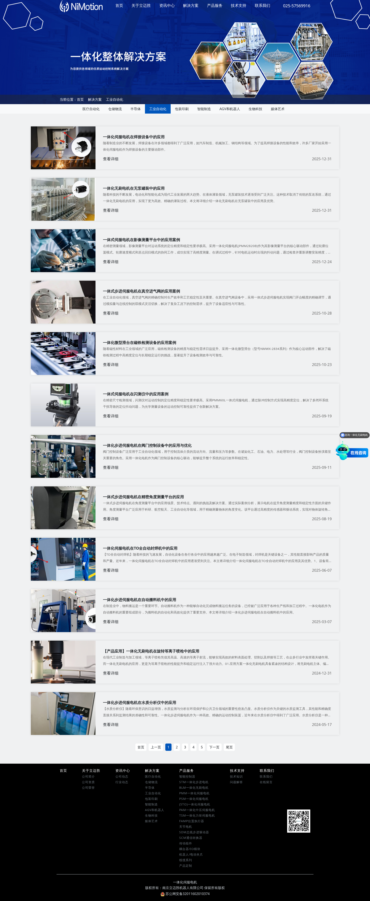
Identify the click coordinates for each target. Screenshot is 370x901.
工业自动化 (114, 99)
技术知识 (236, 776)
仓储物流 (115, 108)
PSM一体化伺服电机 (194, 799)
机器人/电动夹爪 (191, 854)
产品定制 (185, 866)
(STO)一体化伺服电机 (194, 804)
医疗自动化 (91, 108)
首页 (119, 5)
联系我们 (262, 5)
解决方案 (190, 5)
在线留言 (266, 782)
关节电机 (185, 827)
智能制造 (204, 108)
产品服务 (214, 5)
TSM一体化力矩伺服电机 (197, 815)
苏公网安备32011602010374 (188, 893)
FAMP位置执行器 (191, 821)
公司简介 (88, 776)
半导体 (135, 108)
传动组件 (185, 843)
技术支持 (238, 5)
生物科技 (255, 108)
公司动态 (121, 776)
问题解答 (236, 782)
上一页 (156, 747)
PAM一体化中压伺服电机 (197, 810)
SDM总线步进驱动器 (194, 832)
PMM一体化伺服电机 (194, 793)
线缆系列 (185, 860)
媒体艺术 (278, 108)
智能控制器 (187, 776)
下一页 (214, 747)
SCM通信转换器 (190, 838)
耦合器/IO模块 (189, 849)
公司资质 (88, 782)
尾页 (229, 747)
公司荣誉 (88, 788)
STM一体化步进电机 (194, 782)
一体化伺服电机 (185, 882)
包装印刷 (182, 108)
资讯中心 (167, 5)
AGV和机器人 (229, 108)
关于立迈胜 (141, 5)
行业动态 (121, 782)
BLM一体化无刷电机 (194, 788)
